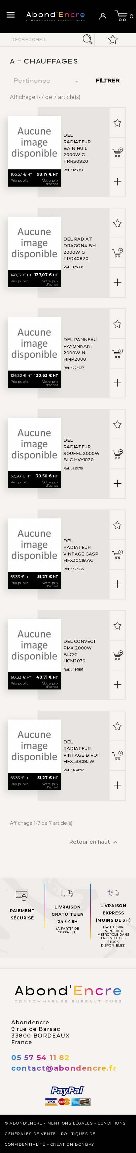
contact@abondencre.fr (64, 1068)
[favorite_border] (117, 122)
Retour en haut (94, 842)
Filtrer (107, 81)
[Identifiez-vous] (105, 17)
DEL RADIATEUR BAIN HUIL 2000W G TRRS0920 (77, 148)
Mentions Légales (70, 1123)
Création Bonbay (72, 1144)
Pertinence (47, 81)
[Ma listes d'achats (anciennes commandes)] (113, 39)
